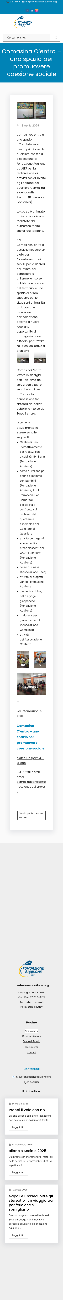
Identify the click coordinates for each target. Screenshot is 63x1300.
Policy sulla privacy (31, 1006)
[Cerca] (56, 38)
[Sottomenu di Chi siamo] (37, 1031)
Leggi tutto (18, 1127)
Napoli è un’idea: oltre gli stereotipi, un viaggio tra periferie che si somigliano (31, 1203)
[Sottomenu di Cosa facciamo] (40, 1036)
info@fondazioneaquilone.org (33, 1076)
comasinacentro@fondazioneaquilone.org (31, 786)
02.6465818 (33, 1082)
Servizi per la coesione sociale (31, 815)
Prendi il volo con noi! (28, 1109)
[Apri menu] (45, 22)
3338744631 (31, 772)
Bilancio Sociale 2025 (27, 1150)
